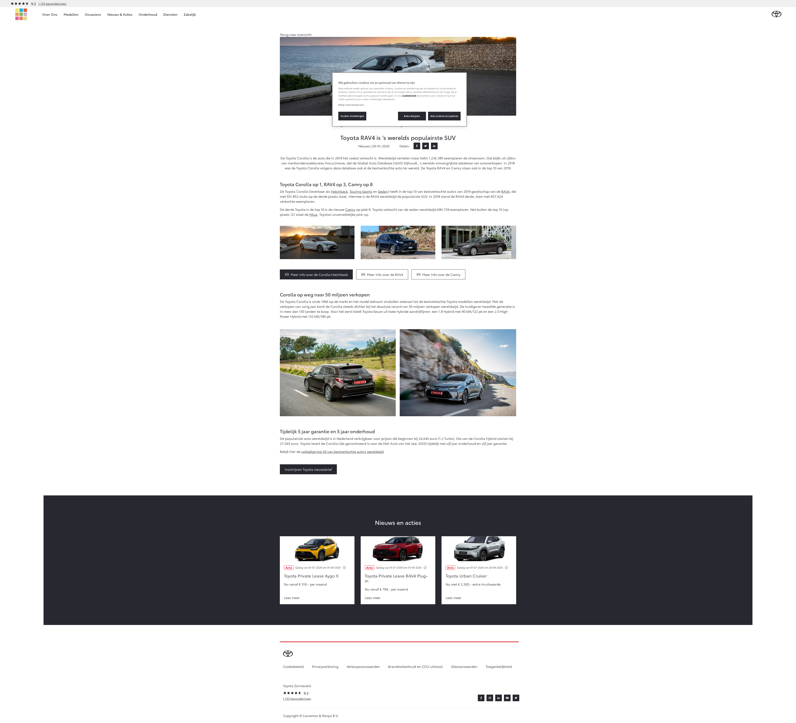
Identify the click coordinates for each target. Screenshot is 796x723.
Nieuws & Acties (119, 14)
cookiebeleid (409, 95)
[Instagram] (490, 698)
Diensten (170, 14)
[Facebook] (417, 146)
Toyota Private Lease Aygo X (311, 575)
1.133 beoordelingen (52, 3)
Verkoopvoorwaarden (363, 666)
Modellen (71, 14)
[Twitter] (425, 146)
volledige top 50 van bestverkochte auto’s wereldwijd (342, 451)
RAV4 (505, 191)
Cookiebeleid (293, 666)
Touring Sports (360, 191)
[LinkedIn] (434, 146)
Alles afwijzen (412, 116)
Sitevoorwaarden (464, 666)
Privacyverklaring (325, 666)
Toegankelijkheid (499, 666)
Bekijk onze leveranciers (351, 104)
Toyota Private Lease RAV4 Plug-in (396, 578)
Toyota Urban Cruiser (466, 575)
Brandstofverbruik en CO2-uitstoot (415, 666)
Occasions (93, 14)
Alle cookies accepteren (444, 116)
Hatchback (339, 191)
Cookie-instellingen (352, 116)
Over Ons (49, 14)
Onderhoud (148, 14)
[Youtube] (507, 698)
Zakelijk (190, 14)
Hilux (313, 214)
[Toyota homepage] (776, 14)
